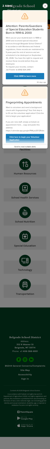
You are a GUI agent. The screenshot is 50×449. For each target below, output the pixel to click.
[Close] (45, 5)
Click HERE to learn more (25, 76)
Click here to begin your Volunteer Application (24, 138)
